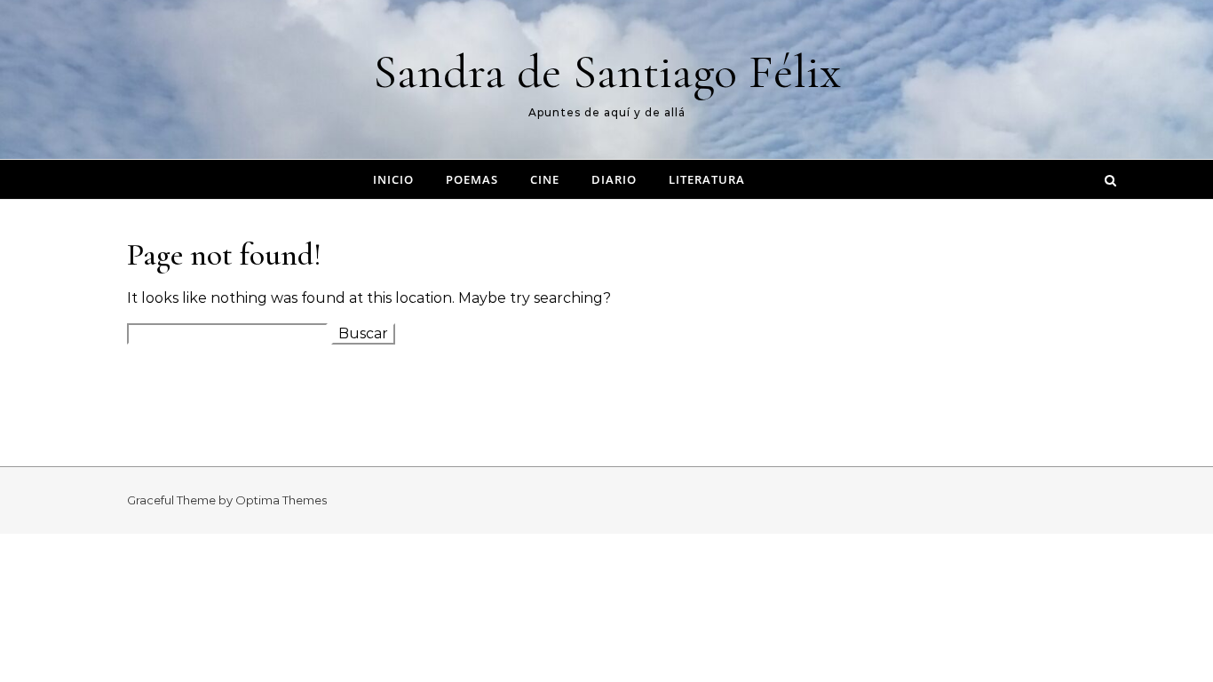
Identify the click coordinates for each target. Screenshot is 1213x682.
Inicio (393, 179)
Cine (544, 179)
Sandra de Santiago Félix (607, 71)
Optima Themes (281, 500)
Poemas (472, 179)
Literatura (707, 179)
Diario (614, 179)
